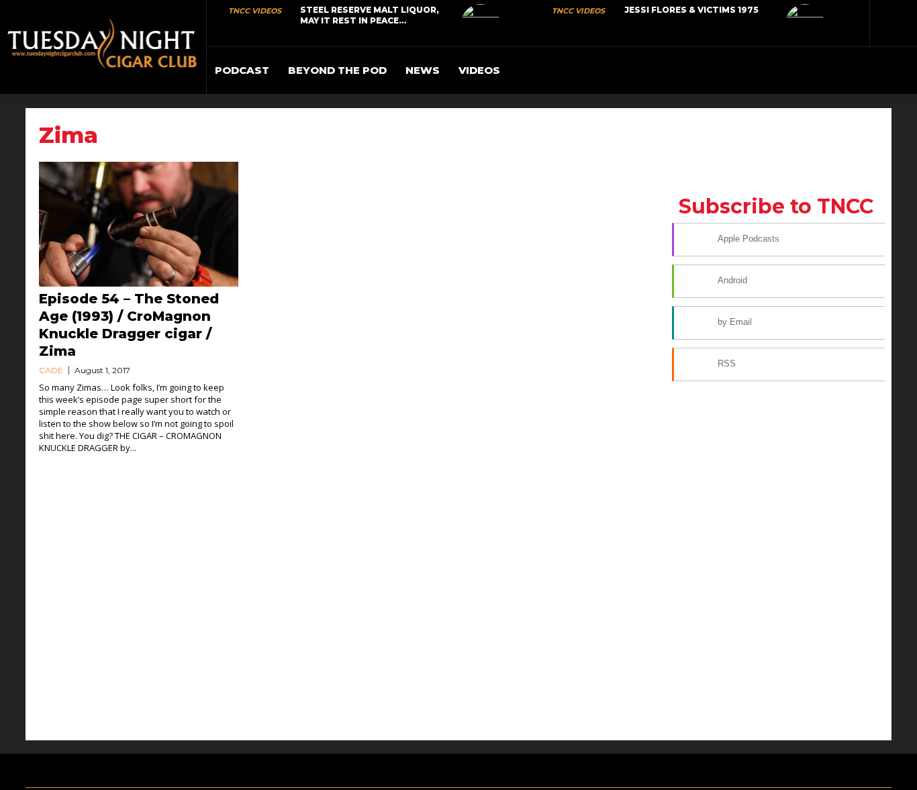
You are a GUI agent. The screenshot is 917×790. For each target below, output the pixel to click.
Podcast (242, 70)
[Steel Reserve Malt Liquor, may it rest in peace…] (480, 23)
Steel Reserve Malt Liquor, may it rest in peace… (369, 15)
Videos (479, 70)
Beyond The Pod (337, 70)
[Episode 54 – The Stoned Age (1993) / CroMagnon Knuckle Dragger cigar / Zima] (138, 224)
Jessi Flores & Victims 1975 (691, 10)
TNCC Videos (254, 10)
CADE (51, 370)
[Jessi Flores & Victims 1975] (804, 23)
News (422, 70)
